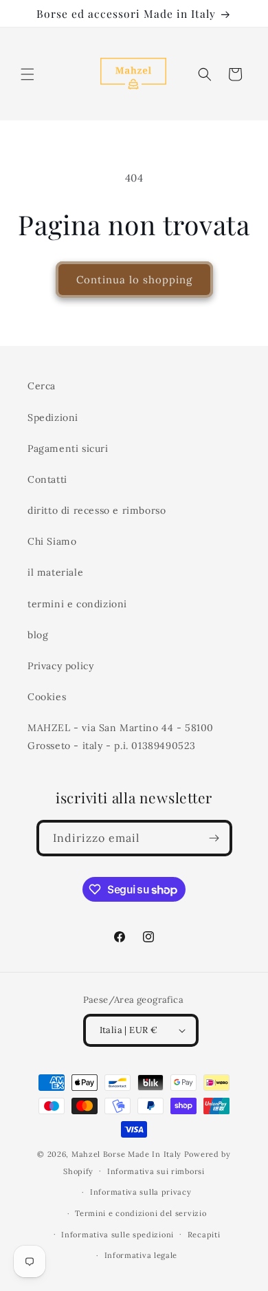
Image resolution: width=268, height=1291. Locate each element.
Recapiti (204, 1234)
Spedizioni (52, 417)
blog (37, 635)
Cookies (46, 697)
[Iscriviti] (214, 838)
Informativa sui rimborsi (156, 1171)
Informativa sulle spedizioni (117, 1234)
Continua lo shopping (134, 279)
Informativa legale (141, 1255)
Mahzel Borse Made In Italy (126, 1154)
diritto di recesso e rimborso (96, 510)
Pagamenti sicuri (68, 448)
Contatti (47, 479)
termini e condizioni (77, 604)
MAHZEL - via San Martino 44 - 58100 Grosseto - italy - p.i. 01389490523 (120, 736)
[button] (27, 74)
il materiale (55, 572)
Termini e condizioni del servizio (140, 1213)
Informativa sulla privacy (141, 1192)
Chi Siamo (51, 541)
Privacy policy (60, 666)
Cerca (41, 386)
